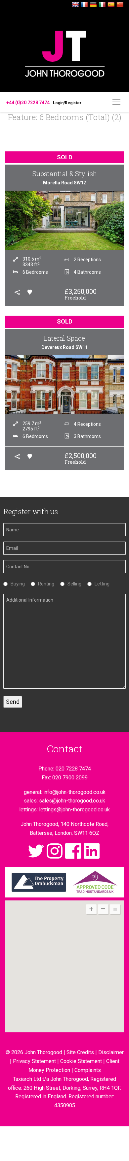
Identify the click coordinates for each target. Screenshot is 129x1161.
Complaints (87, 1070)
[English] (75, 5)
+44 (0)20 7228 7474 (28, 102)
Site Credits (80, 1052)
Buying (16, 584)
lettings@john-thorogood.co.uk (74, 809)
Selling (72, 584)
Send (13, 701)
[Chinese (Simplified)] (120, 5)
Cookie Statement (81, 1061)
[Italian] (102, 5)
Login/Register (67, 103)
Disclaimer (111, 1052)
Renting (44, 584)
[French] (84, 5)
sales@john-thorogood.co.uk (72, 801)
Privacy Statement (34, 1061)
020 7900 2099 (70, 777)
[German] (93, 5)
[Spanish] (111, 5)
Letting (100, 584)
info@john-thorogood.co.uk (74, 792)
